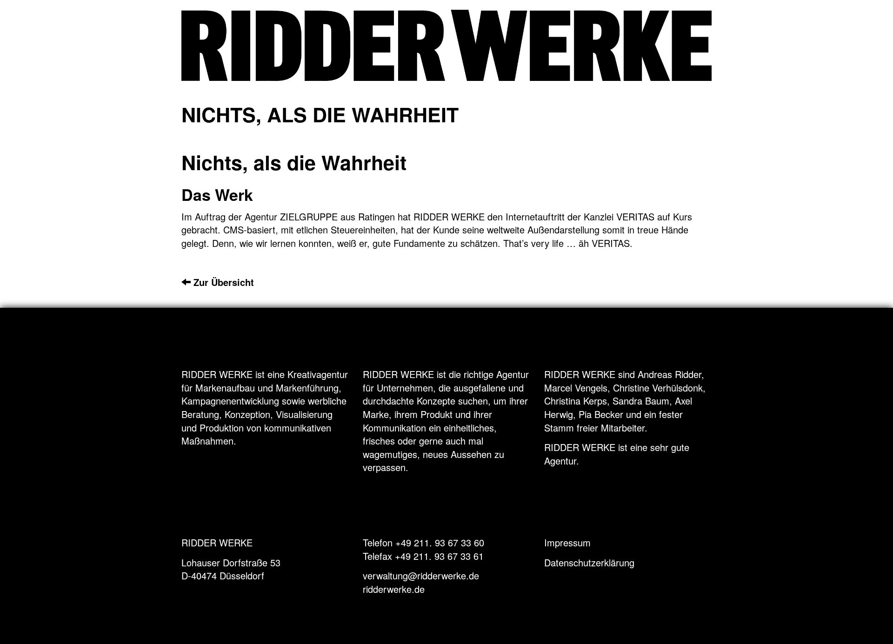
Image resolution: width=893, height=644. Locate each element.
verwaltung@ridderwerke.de (421, 575)
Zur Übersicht (222, 282)
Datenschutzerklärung (589, 562)
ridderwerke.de (394, 589)
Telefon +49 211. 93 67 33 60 (423, 542)
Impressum (567, 542)
